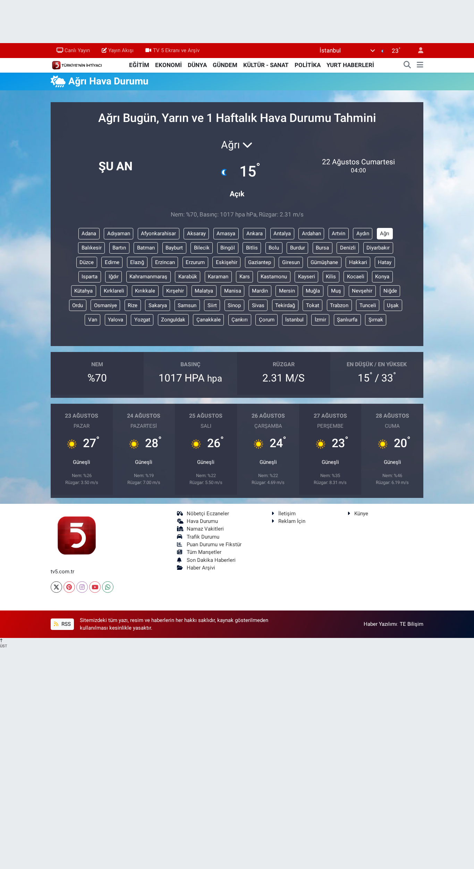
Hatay (384, 262)
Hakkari (358, 262)
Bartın (119, 248)
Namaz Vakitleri (205, 529)
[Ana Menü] (420, 65)
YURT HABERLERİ (350, 65)
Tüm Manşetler (204, 552)
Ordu (77, 305)
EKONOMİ (168, 65)
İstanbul (294, 320)
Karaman (218, 276)
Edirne (112, 262)
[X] (56, 587)
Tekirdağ (285, 305)
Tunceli (367, 305)
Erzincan (165, 262)
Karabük (187, 276)
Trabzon (339, 305)
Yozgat (142, 320)
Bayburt (174, 248)
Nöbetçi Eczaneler (208, 513)
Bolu (274, 248)
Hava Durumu (202, 521)
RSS (65, 624)
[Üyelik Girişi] (417, 50)
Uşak (393, 305)
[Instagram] (82, 587)
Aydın (362, 233)
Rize (132, 305)
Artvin (338, 233)
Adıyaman (118, 233)
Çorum (266, 320)
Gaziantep (259, 262)
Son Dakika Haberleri (211, 560)
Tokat (312, 305)
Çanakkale (208, 320)
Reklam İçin (291, 521)
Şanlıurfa (347, 320)
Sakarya (158, 305)
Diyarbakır (378, 248)
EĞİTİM (139, 65)
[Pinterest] (69, 587)
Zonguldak (173, 320)
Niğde (390, 291)
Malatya (204, 291)
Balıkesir (92, 248)
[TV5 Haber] (77, 64)
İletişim (287, 513)
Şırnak (376, 320)
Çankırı (239, 320)
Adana (89, 233)
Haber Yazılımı (380, 624)
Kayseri (306, 276)
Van (92, 320)
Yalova (115, 320)
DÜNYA (197, 65)
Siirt (212, 305)
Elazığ (137, 262)
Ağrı (384, 233)
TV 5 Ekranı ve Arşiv (176, 50)
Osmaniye (105, 305)
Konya (382, 276)
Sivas (258, 305)
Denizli (348, 248)
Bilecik (202, 248)
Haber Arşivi (201, 568)
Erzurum (195, 262)
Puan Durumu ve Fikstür (214, 544)
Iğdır (114, 276)
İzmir (320, 320)
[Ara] (407, 65)
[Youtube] (95, 587)
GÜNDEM (225, 65)
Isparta (90, 276)
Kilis (331, 276)
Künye (361, 513)
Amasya (226, 233)
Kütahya (83, 291)
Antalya (282, 233)
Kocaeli (355, 276)
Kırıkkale (145, 291)
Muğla (313, 291)
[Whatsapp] (107, 587)
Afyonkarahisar (158, 233)
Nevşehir (362, 291)
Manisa (232, 291)
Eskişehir (226, 262)
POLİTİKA (308, 65)
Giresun (291, 262)
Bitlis (252, 248)
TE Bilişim (411, 624)
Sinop (234, 305)
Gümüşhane (324, 262)
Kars (244, 276)
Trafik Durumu (203, 537)
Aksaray (196, 233)
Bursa (322, 248)
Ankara (254, 233)
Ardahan (311, 233)
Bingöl (227, 248)
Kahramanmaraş (148, 276)
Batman (146, 248)
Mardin (260, 291)
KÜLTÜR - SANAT (266, 65)
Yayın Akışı (121, 50)
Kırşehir (175, 291)
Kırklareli (114, 291)
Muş (336, 291)
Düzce (86, 262)
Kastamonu (274, 276)
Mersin (287, 291)
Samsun (187, 305)
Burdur (297, 248)
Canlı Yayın (77, 50)
